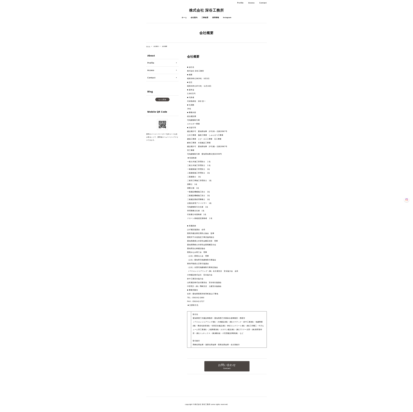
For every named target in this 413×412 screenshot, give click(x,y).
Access (251, 3)
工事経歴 (205, 17)
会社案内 (194, 17)
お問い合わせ (227, 365)
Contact (263, 3)
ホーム (184, 17)
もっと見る (162, 99)
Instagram (227, 17)
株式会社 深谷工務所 (206, 10)
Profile (240, 3)
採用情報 (215, 17)
